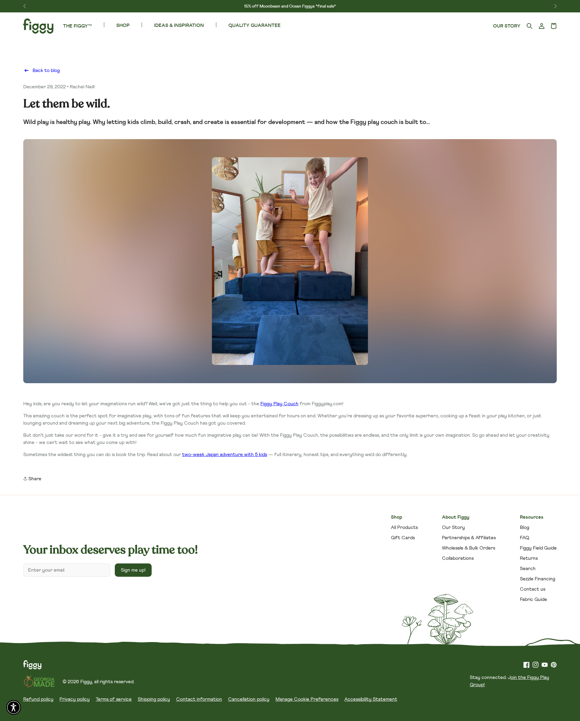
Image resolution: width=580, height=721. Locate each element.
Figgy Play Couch (279, 403)
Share (34, 478)
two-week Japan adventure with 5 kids (224, 454)
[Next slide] (555, 6)
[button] (554, 26)
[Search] (530, 26)
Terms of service (114, 699)
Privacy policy (75, 699)
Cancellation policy (248, 699)
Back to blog (46, 70)
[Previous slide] (24, 6)
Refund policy (38, 699)
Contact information (199, 699)
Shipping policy (154, 699)
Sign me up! (133, 570)
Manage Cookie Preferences (307, 699)
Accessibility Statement (370, 699)
